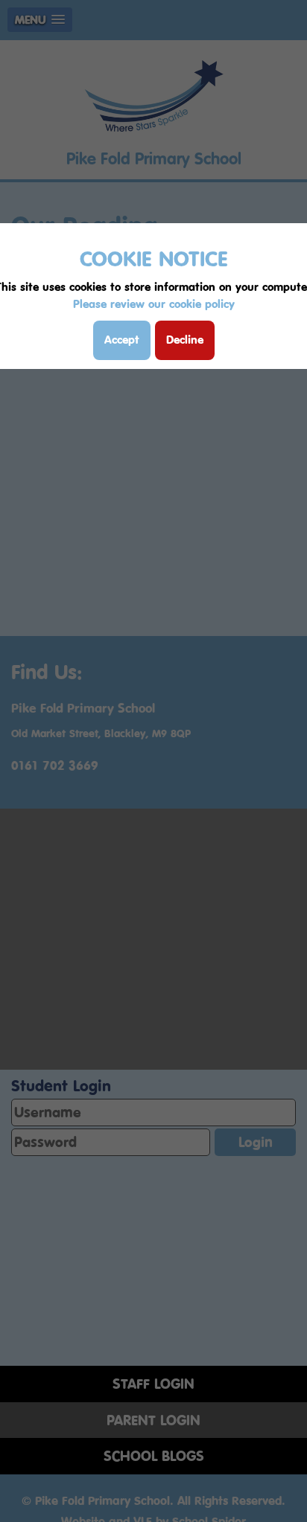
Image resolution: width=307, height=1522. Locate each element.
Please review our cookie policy (154, 304)
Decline (184, 340)
